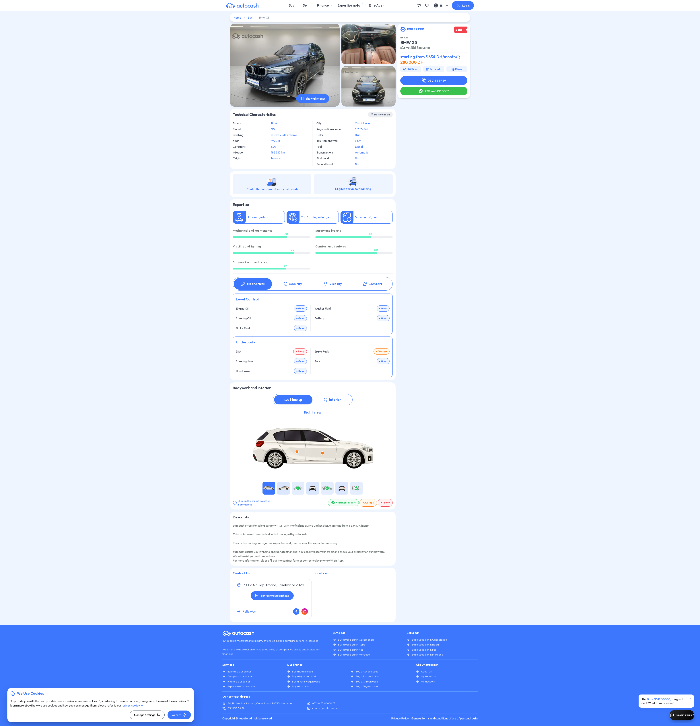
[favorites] (427, 5)
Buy (291, 5)
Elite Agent (377, 5)
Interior (335, 400)
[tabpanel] (313, 335)
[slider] (286, 237)
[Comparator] (419, 5)
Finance (323, 5)
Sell (305, 5)
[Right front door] (322, 453)
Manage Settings (144, 715)
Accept (176, 715)
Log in (466, 5)
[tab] (253, 284)
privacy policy (131, 705)
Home (237, 17)
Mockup (296, 400)
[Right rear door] (297, 452)
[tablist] (313, 284)
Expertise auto (349, 5)
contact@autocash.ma (275, 595)
